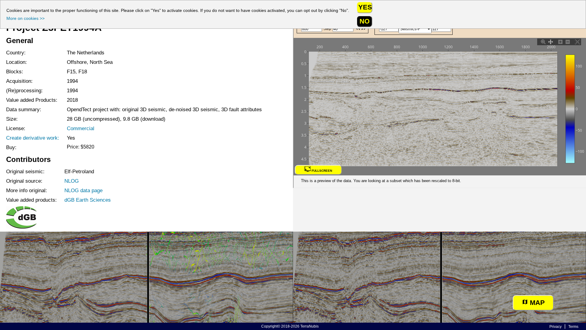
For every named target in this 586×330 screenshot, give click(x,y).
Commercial (80, 128)
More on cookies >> (25, 18)
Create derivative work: (32, 138)
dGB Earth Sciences (87, 200)
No (365, 21)
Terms (573, 326)
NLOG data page (83, 190)
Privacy (555, 326)
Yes (365, 7)
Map (536, 302)
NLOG (71, 181)
